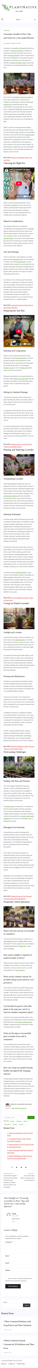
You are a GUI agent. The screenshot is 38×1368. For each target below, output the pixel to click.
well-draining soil (17, 259)
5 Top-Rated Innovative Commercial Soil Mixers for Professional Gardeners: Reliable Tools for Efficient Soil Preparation (10, 1181)
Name (7, 1256)
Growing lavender (13, 55)
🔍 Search (31, 1117)
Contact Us (11, 1364)
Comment (8, 1242)
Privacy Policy (21, 1364)
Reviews (21, 1124)
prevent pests (9, 806)
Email (7, 1263)
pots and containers (17, 50)
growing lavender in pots (18, 63)
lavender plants (8, 238)
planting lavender (20, 572)
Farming (12, 1121)
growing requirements (25, 1022)
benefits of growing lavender (22, 97)
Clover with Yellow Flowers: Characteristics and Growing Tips (27, 1178)
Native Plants (7, 1124)
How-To (25, 1121)
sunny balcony (20, 970)
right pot (14, 205)
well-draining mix (9, 941)
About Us (4, 1364)
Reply (13, 1221)
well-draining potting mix (11, 496)
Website (7, 1270)
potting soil (24, 368)
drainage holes (29, 135)
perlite (12, 948)
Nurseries (15, 1124)
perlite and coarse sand (20, 379)
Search (5, 1302)
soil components (20, 358)
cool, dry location (20, 1093)
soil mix (15, 397)
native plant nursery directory (19, 1108)
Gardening (6, 30)
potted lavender (20, 640)
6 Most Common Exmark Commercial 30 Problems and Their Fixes (19, 1344)
